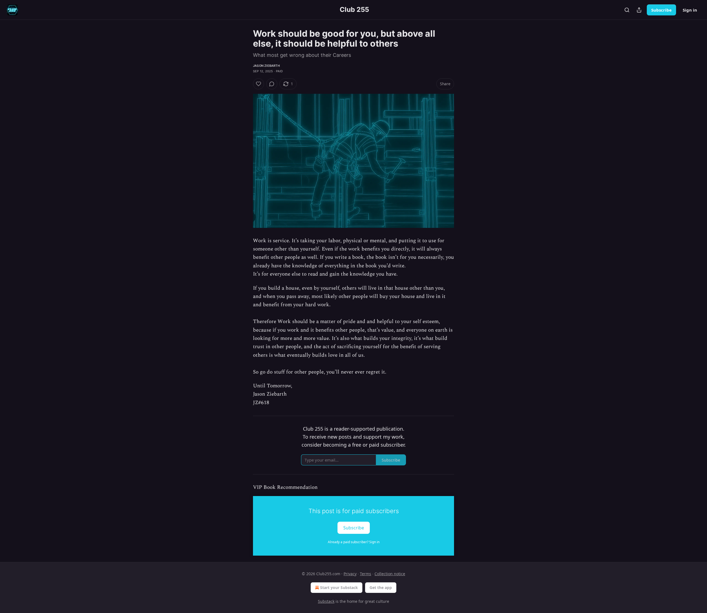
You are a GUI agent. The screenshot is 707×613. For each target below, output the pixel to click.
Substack (326, 601)
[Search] (626, 9)
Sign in (690, 10)
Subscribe (661, 10)
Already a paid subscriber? (353, 542)
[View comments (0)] (271, 83)
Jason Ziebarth (266, 66)
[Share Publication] (639, 9)
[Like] (258, 83)
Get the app (381, 587)
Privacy (350, 573)
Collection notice (389, 573)
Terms (365, 573)
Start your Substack (339, 587)
